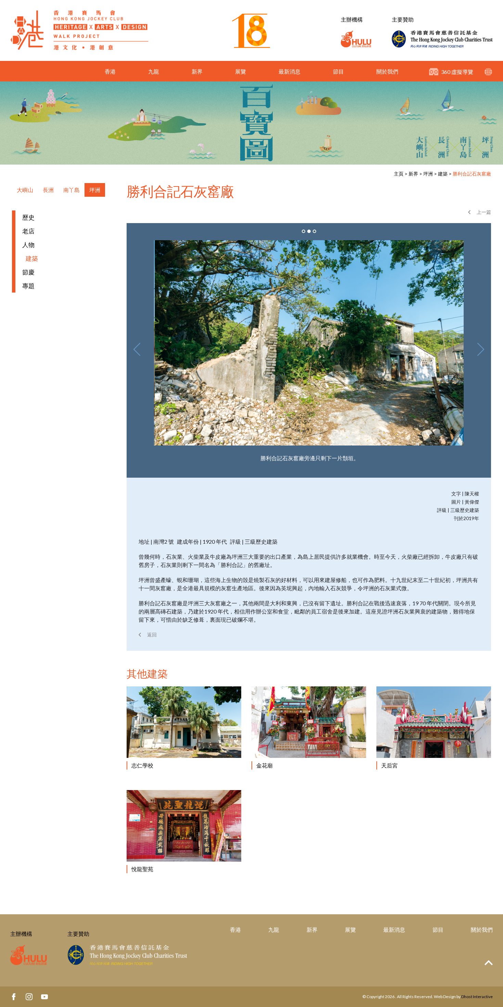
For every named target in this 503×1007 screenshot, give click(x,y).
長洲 (48, 189)
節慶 (28, 272)
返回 (152, 634)
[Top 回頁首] (489, 963)
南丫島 (71, 189)
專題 (28, 285)
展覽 (240, 71)
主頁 (398, 174)
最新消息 (289, 71)
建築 (443, 174)
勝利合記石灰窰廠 (472, 174)
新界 (197, 71)
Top (489, 962)
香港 (110, 71)
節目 (338, 71)
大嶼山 (25, 189)
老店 (28, 231)
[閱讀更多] (184, 722)
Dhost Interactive (477, 996)
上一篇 (484, 212)
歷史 (28, 217)
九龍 (153, 71)
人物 (28, 244)
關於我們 (387, 71)
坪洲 (428, 174)
